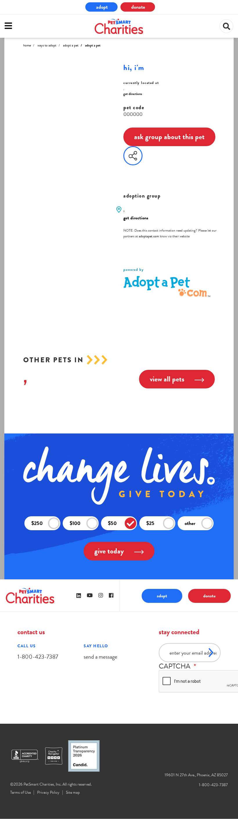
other (190, 523)
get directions (132, 93)
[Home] (119, 26)
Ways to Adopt (46, 45)
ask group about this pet (169, 136)
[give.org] (27, 756)
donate (138, 7)
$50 (112, 523)
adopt (102, 7)
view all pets (167, 379)
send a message (100, 656)
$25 (150, 523)
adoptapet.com (149, 236)
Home (27, 45)
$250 (37, 523)
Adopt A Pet (70, 45)
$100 (75, 523)
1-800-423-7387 (37, 656)
